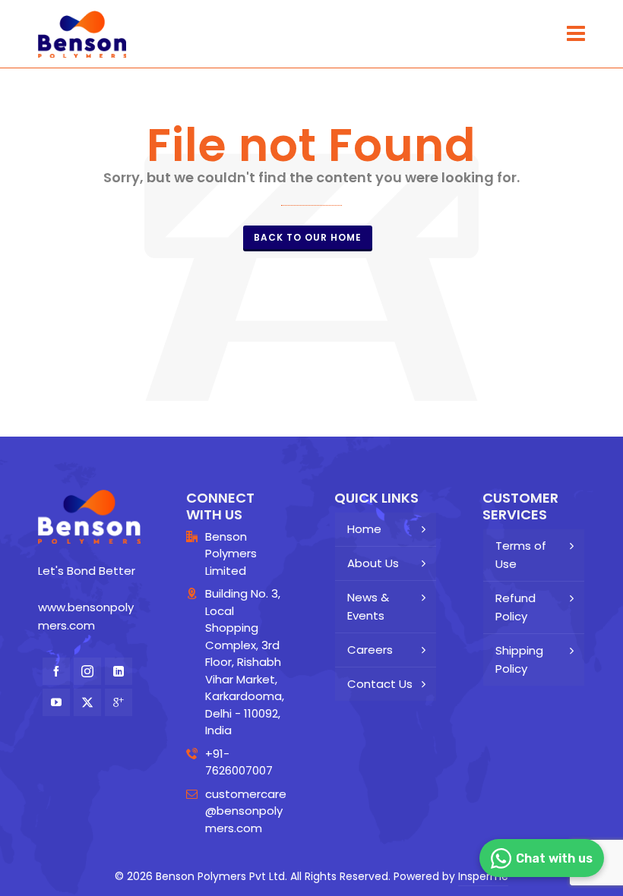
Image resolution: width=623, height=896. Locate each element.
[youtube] (56, 702)
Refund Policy (515, 607)
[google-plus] (118, 702)
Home (364, 529)
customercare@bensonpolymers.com (245, 811)
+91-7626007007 (239, 762)
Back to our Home (308, 237)
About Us (373, 563)
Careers (370, 650)
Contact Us (380, 684)
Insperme (483, 876)
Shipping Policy (519, 659)
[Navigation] (576, 34)
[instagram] (87, 671)
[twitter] (87, 702)
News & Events (368, 606)
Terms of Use (520, 555)
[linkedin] (118, 671)
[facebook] (56, 671)
